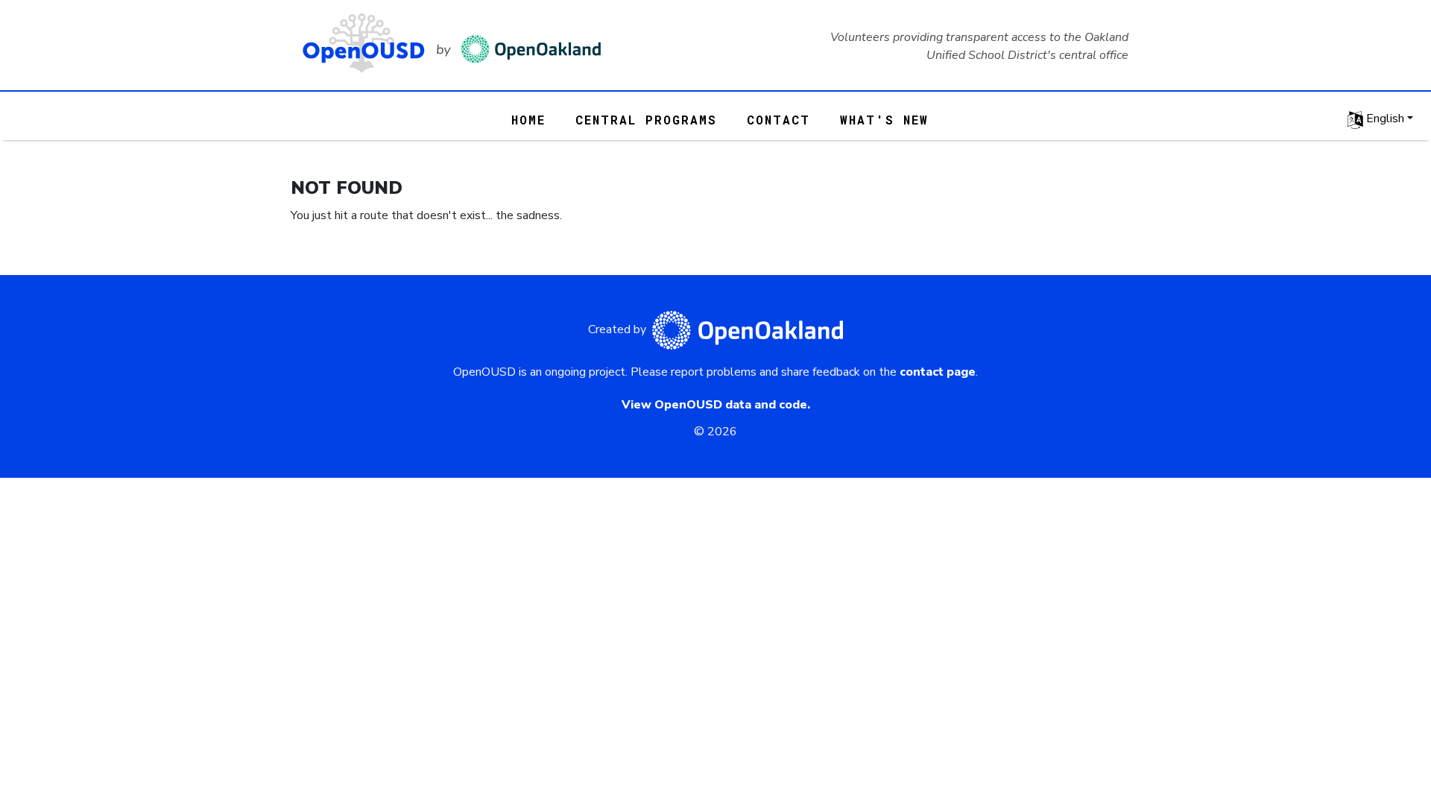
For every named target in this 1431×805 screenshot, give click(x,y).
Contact (778, 119)
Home (528, 119)
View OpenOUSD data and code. (716, 405)
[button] (1380, 119)
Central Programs (646, 119)
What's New (884, 119)
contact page (938, 372)
